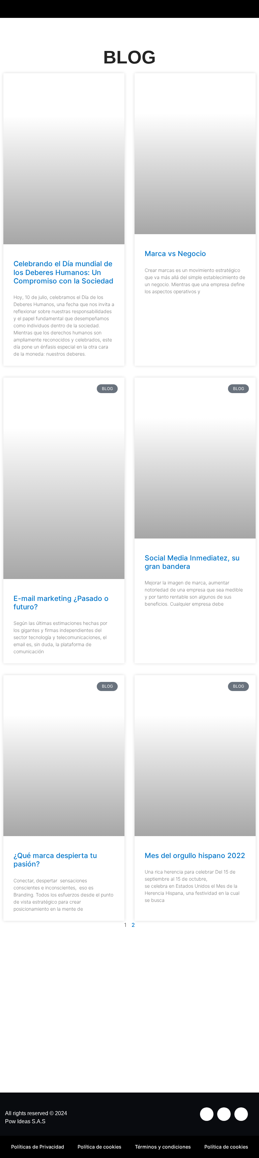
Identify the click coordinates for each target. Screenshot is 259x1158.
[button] (246, 9)
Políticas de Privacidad (37, 1147)
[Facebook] (224, 1114)
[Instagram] (206, 1114)
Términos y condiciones (163, 1147)
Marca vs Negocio (175, 253)
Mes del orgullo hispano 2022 (195, 855)
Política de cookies (99, 1147)
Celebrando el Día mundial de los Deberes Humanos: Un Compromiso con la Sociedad (63, 272)
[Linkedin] (241, 1114)
